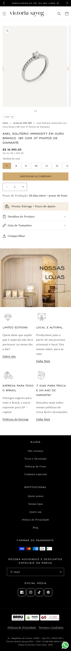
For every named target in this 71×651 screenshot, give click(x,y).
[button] (4, 14)
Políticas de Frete (35, 466)
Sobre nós (9, 356)
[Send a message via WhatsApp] (65, 645)
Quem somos (35, 496)
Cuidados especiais (35, 474)
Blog (35, 527)
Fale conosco (35, 450)
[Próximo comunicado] (67, 3)
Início (5, 123)
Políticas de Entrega (16, 419)
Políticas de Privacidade (22, 627)
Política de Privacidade (35, 519)
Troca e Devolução (35, 458)
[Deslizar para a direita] (68, 69)
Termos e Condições (51, 627)
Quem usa (35, 511)
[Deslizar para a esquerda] (3, 69)
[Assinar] (60, 572)
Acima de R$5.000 (22, 123)
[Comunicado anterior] (4, 3)
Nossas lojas (35, 503)
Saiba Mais (43, 361)
